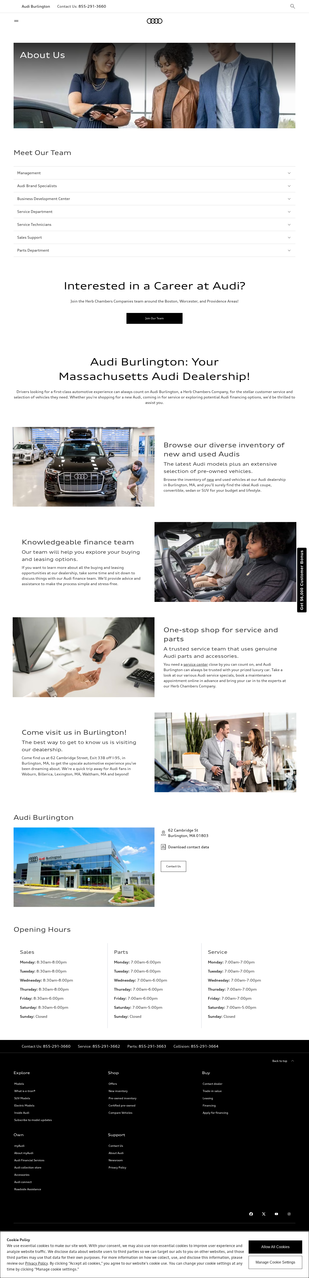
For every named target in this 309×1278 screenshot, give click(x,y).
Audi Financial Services (29, 1160)
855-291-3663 (152, 1046)
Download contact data (188, 847)
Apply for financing (215, 1112)
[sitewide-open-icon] (292, 7)
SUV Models (22, 1098)
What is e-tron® (24, 1091)
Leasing (208, 1098)
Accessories (21, 1174)
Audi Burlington (36, 6)
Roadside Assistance (27, 1189)
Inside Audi (21, 1112)
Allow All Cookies (275, 1247)
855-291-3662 (106, 1046)
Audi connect (23, 1182)
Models (19, 1083)
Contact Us (116, 1145)
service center (195, 664)
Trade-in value (212, 1091)
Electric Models (24, 1105)
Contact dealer (212, 1083)
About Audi (116, 1153)
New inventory (118, 1091)
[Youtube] (276, 1214)
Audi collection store (27, 1167)
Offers (113, 1083)
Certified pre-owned (122, 1105)
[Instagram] (289, 1214)
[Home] (154, 21)
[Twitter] (263, 1214)
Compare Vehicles (120, 1112)
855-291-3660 (92, 6)
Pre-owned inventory (122, 1098)
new (210, 479)
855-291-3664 (205, 1046)
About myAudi (23, 1153)
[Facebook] (251, 1214)
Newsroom (116, 1160)
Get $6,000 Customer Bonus (301, 580)
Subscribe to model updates (33, 1120)
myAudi (19, 1145)
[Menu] (17, 21)
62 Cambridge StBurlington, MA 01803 (188, 833)
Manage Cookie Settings (275, 1262)
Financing (209, 1105)
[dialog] (154, 1254)
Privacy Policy (117, 1167)
